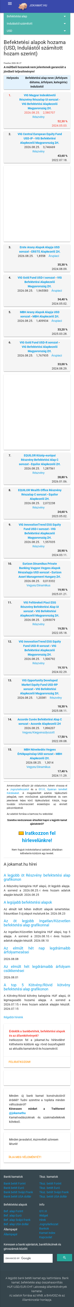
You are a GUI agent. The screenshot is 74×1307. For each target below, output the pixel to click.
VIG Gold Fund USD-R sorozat (39, 342)
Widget (43, 1215)
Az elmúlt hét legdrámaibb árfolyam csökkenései (37, 968)
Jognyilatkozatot (19, 789)
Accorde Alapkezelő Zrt (46, 723)
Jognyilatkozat (48, 1224)
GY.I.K (43, 1211)
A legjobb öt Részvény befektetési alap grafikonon (37, 877)
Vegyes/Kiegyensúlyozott (38, 732)
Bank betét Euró (14, 1187)
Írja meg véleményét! (25, 1157)
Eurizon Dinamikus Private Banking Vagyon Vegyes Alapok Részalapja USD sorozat (39, 568)
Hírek (42, 1219)
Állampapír (10, 1234)
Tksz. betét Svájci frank (54, 1192)
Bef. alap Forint (13, 1211)
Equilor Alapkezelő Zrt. (46, 464)
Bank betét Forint (15, 1183)
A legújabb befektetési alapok (28, 902)
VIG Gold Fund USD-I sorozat (36, 277)
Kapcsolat (45, 1237)
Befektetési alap (37, 16)
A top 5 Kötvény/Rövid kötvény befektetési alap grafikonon (37, 987)
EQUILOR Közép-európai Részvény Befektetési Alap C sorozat (39, 460)
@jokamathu (17, 1113)
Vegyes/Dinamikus (38, 585)
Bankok (44, 1228)
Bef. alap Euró (13, 1215)
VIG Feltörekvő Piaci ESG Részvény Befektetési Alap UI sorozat (40, 607)
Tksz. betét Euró (49, 1187)
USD (37, 30)
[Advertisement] (37, 204)
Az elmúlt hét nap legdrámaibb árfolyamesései (37, 950)
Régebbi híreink (13, 1017)
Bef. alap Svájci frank (17, 1219)
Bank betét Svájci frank (18, 1192)
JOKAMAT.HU (38, 5)
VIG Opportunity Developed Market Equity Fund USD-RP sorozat (40, 685)
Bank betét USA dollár (17, 1196)
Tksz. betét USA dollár (53, 1196)
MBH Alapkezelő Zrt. (45, 316)
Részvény (38, 117)
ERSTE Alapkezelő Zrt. (45, 251)
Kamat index (47, 1233)
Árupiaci (54, 256)
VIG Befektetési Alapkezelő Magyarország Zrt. (43, 282)
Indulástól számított (37, 23)
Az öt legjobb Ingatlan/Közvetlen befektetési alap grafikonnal (37, 923)
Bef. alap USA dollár (16, 1224)
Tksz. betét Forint (50, 1183)
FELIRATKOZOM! (20, 1061)
